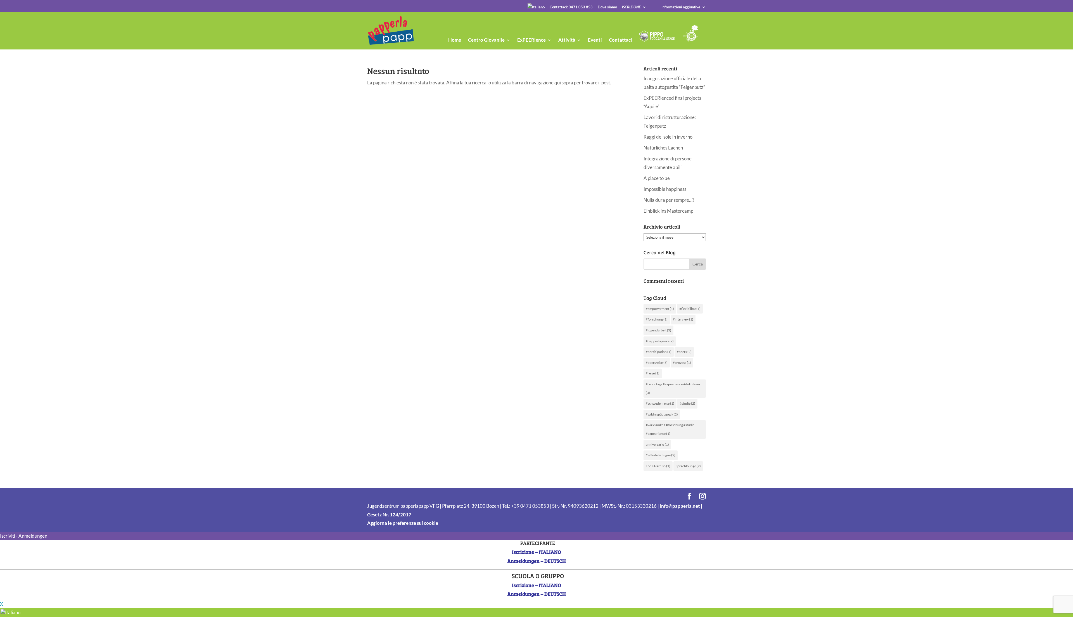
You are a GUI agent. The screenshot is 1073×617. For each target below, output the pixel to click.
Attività (566, 40)
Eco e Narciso (658, 466)
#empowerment (660, 309)
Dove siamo (607, 7)
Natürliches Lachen (663, 148)
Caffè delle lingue (660, 455)
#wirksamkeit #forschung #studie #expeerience (670, 429)
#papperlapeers (660, 341)
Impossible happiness (665, 189)
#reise (652, 373)
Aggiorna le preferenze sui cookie (402, 523)
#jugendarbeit (658, 330)
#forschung (657, 319)
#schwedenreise (660, 403)
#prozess (682, 362)
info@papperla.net (680, 506)
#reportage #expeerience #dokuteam (673, 388)
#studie (687, 403)
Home (454, 40)
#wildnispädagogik (662, 414)
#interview (683, 319)
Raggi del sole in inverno (668, 137)
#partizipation (658, 352)
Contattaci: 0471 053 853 (571, 7)
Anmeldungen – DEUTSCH (536, 560)
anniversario (657, 444)
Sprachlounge (688, 466)
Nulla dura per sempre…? (669, 200)
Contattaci (620, 40)
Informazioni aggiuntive (680, 7)
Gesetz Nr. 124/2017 (389, 515)
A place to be (657, 178)
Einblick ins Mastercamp (668, 211)
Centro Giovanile (486, 40)
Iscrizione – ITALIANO (536, 552)
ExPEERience (531, 40)
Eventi (595, 40)
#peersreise (657, 362)
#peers (684, 352)
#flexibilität (690, 309)
